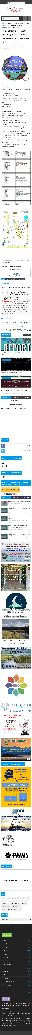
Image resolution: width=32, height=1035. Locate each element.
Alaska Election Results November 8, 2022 (19, 501)
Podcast (17, 903)
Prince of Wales (19, 23)
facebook (26, 397)
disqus (16, 397)
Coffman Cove (10, 23)
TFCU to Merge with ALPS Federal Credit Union (14, 390)
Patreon (3, 476)
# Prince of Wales (20, 279)
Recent (5, 497)
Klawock (4, 903)
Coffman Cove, (25, 47)
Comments (26, 497)
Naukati (11, 903)
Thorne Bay (16, 906)
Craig (19, 898)
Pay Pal (3, 478)
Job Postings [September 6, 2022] (11, 372)
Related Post (6, 335)
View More (28, 335)
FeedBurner (19, 276)
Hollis (3, 901)
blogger (5, 397)
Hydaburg (10, 901)
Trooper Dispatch (7, 909)
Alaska (3, 898)
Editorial (26, 898)
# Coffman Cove (10, 279)
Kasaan (17, 901)
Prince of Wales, (6, 48)
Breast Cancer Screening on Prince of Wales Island (14, 353)
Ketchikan (24, 901)
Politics (24, 903)
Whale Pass (17, 909)
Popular (16, 497)
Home (3, 23)
